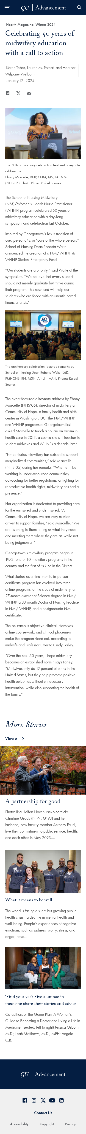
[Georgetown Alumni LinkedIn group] (61, 1100)
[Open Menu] (7, 7)
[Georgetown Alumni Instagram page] (34, 1100)
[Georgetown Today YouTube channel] (52, 1100)
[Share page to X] (18, 93)
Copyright (47, 1124)
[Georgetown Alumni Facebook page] (24, 1100)
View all (12, 738)
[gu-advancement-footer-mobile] (43, 8)
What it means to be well (28, 901)
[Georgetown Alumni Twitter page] (43, 1100)
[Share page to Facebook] (7, 93)
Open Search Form (79, 7)
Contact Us (43, 1112)
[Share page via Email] (29, 93)
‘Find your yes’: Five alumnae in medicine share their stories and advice (40, 1000)
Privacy (70, 1124)
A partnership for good (33, 802)
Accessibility (19, 1124)
